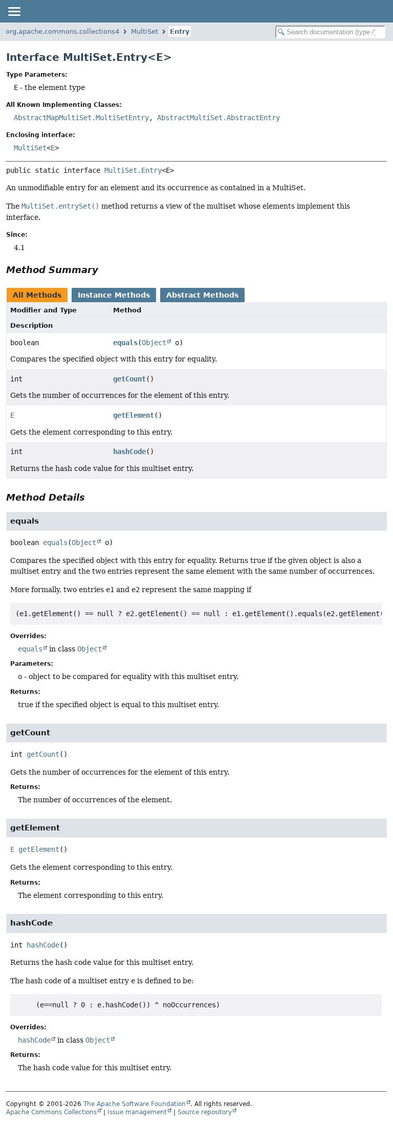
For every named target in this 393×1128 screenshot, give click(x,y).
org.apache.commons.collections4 (62, 31)
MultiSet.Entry (133, 170)
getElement (133, 415)
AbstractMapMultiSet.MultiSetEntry (81, 118)
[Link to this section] (105, 269)
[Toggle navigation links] (14, 11)
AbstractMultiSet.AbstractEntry (218, 118)
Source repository (205, 1112)
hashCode (129, 451)
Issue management (137, 1112)
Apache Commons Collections (51, 1112)
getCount (129, 379)
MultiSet (144, 31)
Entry (179, 31)
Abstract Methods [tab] (202, 295)
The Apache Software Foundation (134, 1104)
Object (154, 343)
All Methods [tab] (37, 295)
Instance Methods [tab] (114, 295)
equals (125, 343)
